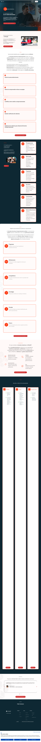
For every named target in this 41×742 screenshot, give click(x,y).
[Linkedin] (7, 713)
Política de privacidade (36, 732)
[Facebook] (9, 713)
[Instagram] (6, 713)
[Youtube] (10, 713)
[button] (4, 686)
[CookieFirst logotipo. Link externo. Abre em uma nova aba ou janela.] (1, 732)
